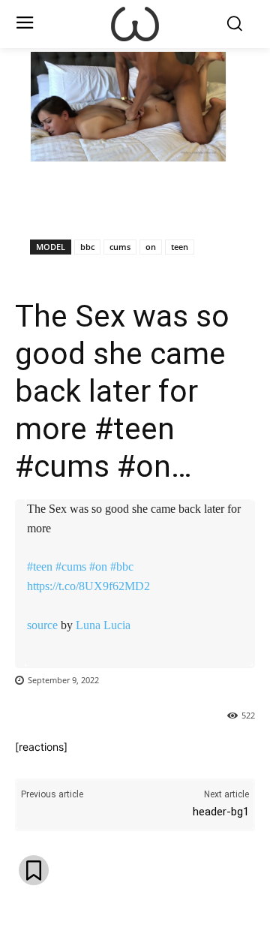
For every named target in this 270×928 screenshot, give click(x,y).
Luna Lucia (103, 625)
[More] (203, 200)
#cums (71, 566)
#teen (39, 566)
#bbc (122, 566)
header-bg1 (221, 811)
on (151, 246)
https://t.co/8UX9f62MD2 (88, 586)
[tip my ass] (135, 24)
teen (179, 246)
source (42, 625)
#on (98, 566)
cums (120, 246)
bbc (87, 246)
